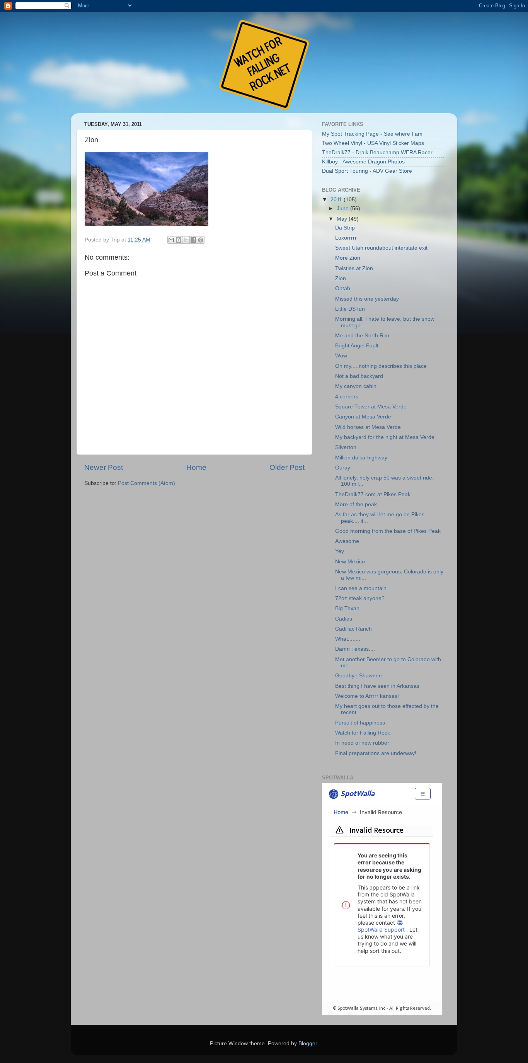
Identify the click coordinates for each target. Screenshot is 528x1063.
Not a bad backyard (359, 376)
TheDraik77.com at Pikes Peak (372, 494)
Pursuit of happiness (360, 723)
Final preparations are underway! (375, 753)
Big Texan (347, 608)
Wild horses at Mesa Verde (368, 427)
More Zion (347, 258)
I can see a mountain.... (364, 588)
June (343, 208)
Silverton (345, 447)
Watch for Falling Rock (362, 733)
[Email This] (171, 240)
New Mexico (350, 562)
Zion (340, 278)
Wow (341, 356)
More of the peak (356, 504)
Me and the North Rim (362, 335)
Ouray (342, 468)
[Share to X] (186, 240)
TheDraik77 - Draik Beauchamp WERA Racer (377, 152)
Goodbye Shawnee (358, 676)
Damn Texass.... (355, 649)
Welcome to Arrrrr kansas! (367, 696)
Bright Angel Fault (356, 346)
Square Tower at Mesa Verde (371, 407)
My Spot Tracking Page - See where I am (372, 134)
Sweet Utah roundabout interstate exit (381, 248)
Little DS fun (350, 309)
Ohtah (342, 288)
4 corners (346, 397)
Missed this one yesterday (367, 299)
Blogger (307, 1043)
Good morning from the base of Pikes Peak (388, 531)
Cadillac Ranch (353, 629)
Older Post (287, 467)
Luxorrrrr (346, 238)
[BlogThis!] (178, 240)
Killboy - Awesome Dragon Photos (363, 162)
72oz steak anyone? (360, 598)
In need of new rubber (362, 743)
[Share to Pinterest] (200, 240)
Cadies (343, 619)
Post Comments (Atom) (146, 483)
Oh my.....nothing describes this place (381, 366)
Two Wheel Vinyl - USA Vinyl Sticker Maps (373, 143)
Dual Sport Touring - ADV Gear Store (367, 171)
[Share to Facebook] (193, 240)
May (343, 219)
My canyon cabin (355, 386)
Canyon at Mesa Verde (363, 417)
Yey (339, 551)
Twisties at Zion (354, 268)
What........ (347, 639)
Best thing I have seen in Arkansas (377, 686)
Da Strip (345, 228)
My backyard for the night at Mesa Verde (384, 437)
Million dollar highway (361, 458)
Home (196, 467)
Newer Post (103, 467)
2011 (337, 199)
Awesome (347, 541)
